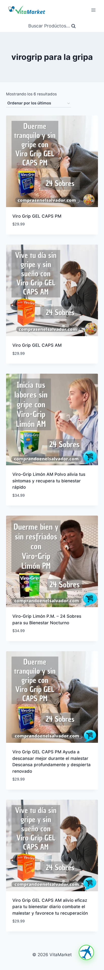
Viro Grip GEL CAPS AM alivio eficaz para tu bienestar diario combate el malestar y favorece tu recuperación (50, 907)
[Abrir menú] (93, 10)
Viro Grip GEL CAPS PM (36, 216)
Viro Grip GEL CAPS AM (37, 345)
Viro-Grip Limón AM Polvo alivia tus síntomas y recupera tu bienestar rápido (48, 481)
